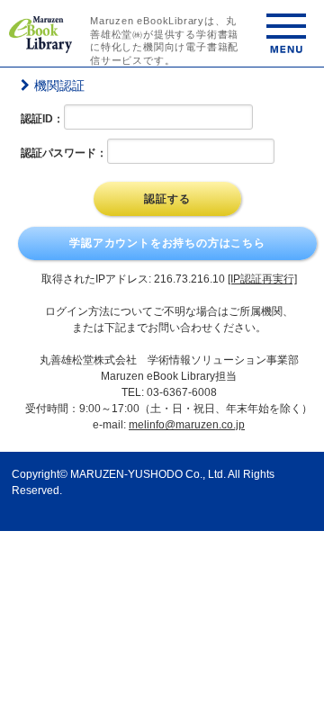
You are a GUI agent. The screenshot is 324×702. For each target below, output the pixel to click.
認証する (167, 199)
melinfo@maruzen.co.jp (187, 424)
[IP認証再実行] (262, 279)
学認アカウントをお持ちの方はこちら (167, 243)
